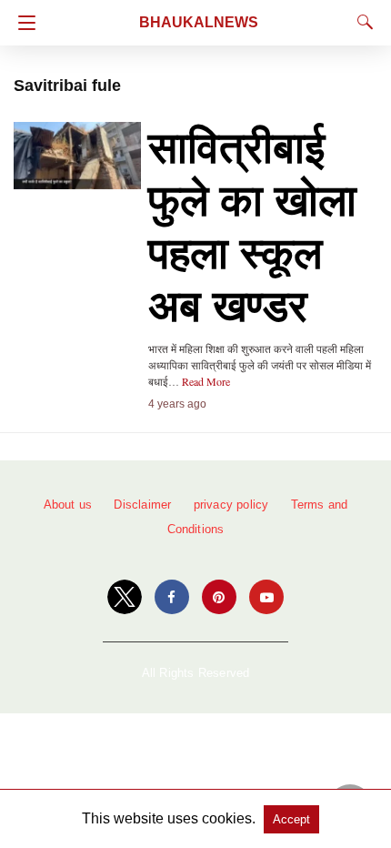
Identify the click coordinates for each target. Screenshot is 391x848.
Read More (206, 381)
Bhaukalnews (198, 22)
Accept (291, 819)
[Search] (361, 22)
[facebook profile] (172, 597)
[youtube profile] (266, 597)
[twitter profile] (124, 597)
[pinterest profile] (219, 597)
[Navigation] (22, 22)
